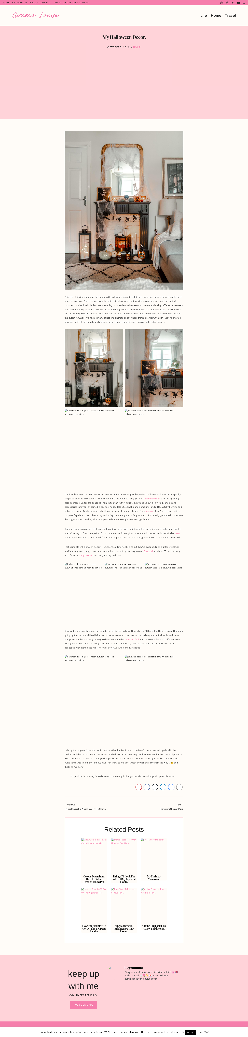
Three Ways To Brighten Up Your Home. (124, 928)
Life (203, 15)
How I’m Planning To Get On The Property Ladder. (94, 928)
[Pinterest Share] (138, 787)
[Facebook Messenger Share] (171, 787)
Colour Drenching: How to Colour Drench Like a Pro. (94, 879)
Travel (230, 15)
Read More (203, 1032)
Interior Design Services (71, 3)
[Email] (238, 2)
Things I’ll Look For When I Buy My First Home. (85, 807)
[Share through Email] (179, 787)
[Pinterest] (227, 2)
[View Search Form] (243, 3)
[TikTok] (232, 2)
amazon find (132, 639)
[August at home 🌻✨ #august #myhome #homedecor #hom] (136, 993)
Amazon (149, 511)
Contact (46, 3)
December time (151, 498)
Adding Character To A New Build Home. (154, 927)
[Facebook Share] (147, 787)
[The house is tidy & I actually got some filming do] (174, 1000)
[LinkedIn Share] (163, 787)
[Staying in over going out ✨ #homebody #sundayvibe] (116, 993)
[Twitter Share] (155, 787)
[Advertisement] (124, 95)
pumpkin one (85, 555)
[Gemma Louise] (35, 15)
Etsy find (148, 551)
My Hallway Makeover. (154, 878)
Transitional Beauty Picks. (171, 807)
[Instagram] (221, 2)
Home (6, 3)
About (34, 3)
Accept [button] (190, 1032)
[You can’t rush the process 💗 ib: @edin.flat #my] (155, 995)
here (177, 533)
